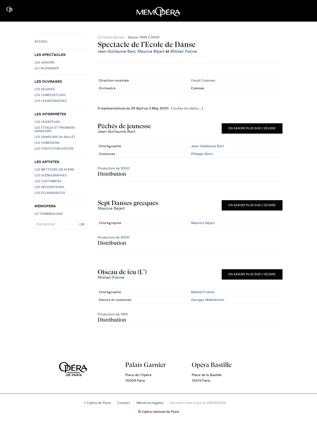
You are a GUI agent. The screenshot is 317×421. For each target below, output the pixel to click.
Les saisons (45, 62)
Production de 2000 (114, 168)
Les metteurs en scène (54, 169)
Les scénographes (51, 175)
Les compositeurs (50, 95)
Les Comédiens (47, 142)
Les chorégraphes (51, 101)
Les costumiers (48, 181)
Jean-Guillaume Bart (116, 51)
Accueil (41, 41)
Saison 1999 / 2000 (144, 37)
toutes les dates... (187, 108)
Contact (123, 403)
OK (82, 224)
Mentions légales (150, 403)
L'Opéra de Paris (97, 403)
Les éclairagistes (50, 193)
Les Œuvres (45, 89)
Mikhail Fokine (183, 51)
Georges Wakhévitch (207, 300)
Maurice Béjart (151, 51)
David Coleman (203, 80)
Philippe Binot (202, 154)
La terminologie (49, 213)
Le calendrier (47, 68)
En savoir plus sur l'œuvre (252, 128)
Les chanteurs (47, 121)
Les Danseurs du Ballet (55, 137)
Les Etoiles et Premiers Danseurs (55, 129)
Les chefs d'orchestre (54, 148)
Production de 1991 (113, 314)
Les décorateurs (49, 187)
